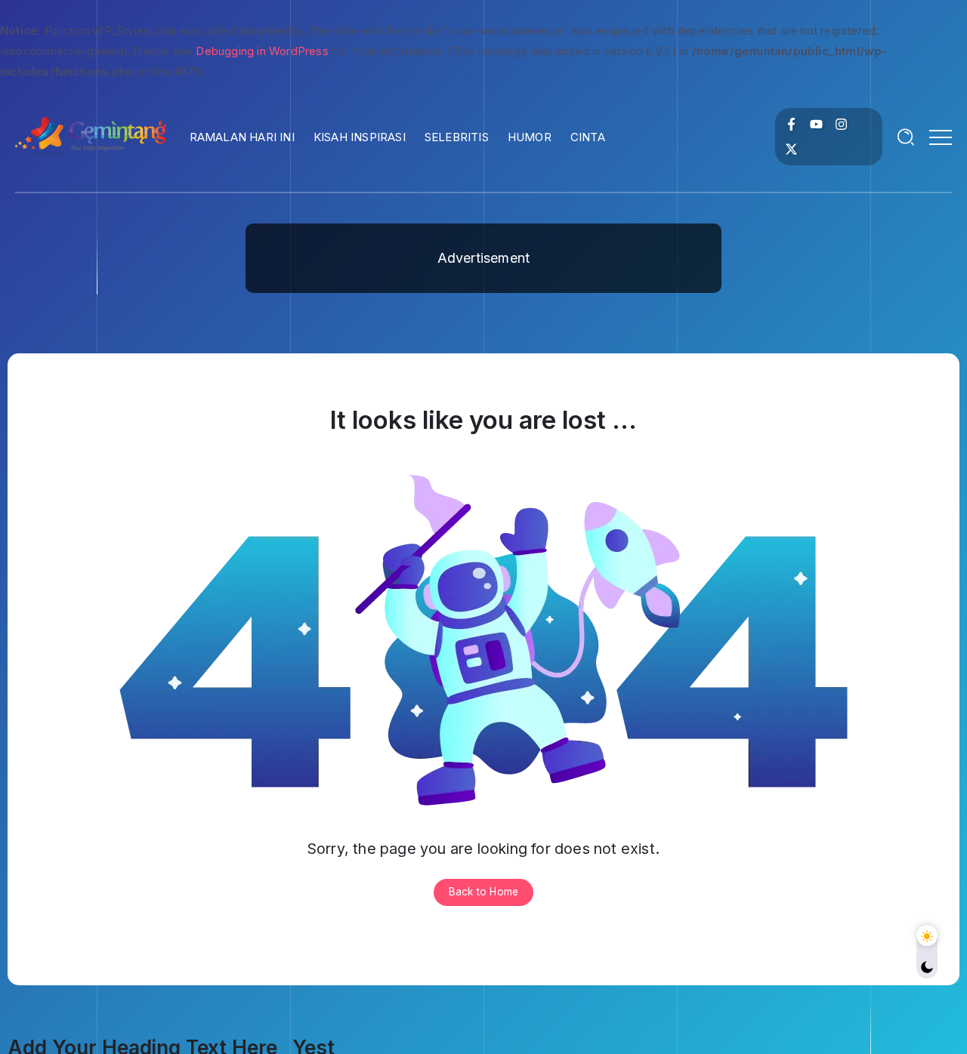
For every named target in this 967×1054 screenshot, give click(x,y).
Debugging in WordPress (262, 51)
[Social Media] (791, 124)
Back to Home (483, 892)
